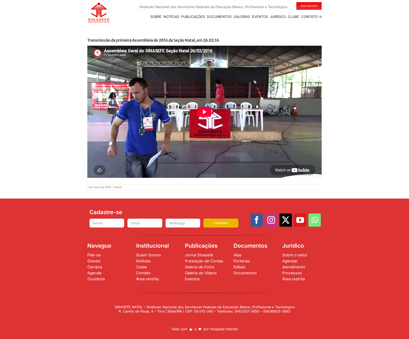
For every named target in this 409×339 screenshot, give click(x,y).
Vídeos (118, 187)
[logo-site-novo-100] (98, 4)
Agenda (94, 273)
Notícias (143, 261)
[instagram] (271, 220)
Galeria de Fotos (200, 267)
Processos (292, 273)
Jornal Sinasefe (199, 255)
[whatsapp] (314, 220)
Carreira (94, 267)
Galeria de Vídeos (201, 273)
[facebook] (257, 220)
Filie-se (94, 255)
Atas (237, 255)
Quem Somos (148, 255)
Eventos (192, 279)
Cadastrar (220, 223)
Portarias (241, 261)
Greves (94, 261)
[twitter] (285, 220)
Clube (141, 267)
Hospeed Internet (224, 329)
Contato (143, 273)
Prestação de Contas (204, 261)
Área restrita (147, 279)
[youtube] (300, 220)
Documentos (245, 273)
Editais (239, 267)
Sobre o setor (294, 255)
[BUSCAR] (321, 16)
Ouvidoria (96, 279)
